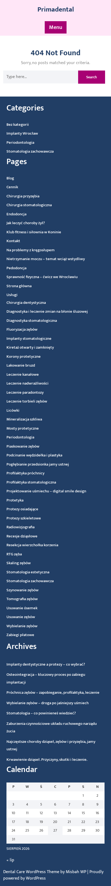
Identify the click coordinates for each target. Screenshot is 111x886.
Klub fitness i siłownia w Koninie (33, 232)
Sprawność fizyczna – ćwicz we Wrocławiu (42, 277)
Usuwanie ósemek (21, 608)
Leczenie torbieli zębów (26, 401)
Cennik (12, 187)
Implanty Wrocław (22, 133)
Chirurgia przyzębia (22, 196)
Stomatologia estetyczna (27, 572)
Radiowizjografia (20, 527)
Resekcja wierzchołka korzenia (32, 545)
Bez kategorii (17, 124)
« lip (10, 860)
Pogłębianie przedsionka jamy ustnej (37, 464)
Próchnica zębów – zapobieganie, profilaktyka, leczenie (52, 692)
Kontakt (13, 241)
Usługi (12, 294)
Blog (10, 178)
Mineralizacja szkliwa (24, 419)
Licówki (12, 410)
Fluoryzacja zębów (21, 329)
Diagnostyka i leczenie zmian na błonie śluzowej (47, 311)
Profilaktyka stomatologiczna (31, 482)
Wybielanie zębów (21, 626)
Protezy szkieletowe (23, 518)
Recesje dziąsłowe (21, 536)
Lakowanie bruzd (20, 365)
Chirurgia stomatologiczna (29, 205)
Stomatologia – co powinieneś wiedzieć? (41, 713)
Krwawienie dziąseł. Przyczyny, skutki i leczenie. (46, 759)
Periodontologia (20, 142)
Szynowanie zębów (22, 590)
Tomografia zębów (22, 599)
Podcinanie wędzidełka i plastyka (34, 455)
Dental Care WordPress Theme (31, 872)
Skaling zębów (18, 563)
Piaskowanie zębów (22, 446)
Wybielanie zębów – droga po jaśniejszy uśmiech (47, 703)
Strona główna (19, 286)
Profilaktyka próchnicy (25, 473)
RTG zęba (14, 554)
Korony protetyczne (23, 356)
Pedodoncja (16, 268)
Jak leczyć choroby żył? (25, 223)
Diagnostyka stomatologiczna (31, 320)
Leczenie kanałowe (22, 374)
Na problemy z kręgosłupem (30, 250)
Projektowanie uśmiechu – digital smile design (46, 491)
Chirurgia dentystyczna (26, 302)
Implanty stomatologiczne (28, 338)
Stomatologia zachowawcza (30, 151)
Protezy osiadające (22, 509)
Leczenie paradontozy (25, 392)
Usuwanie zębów (20, 617)
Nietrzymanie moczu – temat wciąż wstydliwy (45, 259)
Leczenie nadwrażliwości (27, 383)
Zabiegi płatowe (20, 635)
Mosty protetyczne (22, 428)
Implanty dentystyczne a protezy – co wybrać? (45, 664)
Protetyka (14, 500)
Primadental (55, 9)
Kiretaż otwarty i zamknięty (30, 347)
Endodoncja (16, 214)
